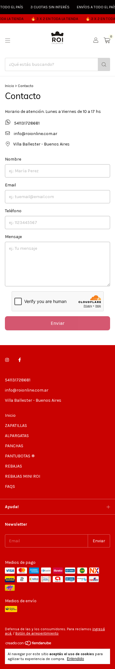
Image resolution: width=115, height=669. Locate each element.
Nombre (13, 159)
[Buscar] (104, 64)
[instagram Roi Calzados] (7, 360)
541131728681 (26, 123)
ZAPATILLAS (16, 425)
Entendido (75, 659)
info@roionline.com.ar (35, 133)
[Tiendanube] (28, 645)
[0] (107, 40)
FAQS (10, 486)
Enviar (57, 323)
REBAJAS (13, 466)
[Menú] (7, 40)
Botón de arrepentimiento (37, 633)
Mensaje (13, 236)
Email (10, 185)
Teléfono (13, 210)
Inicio (9, 86)
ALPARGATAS (17, 435)
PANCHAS (14, 445)
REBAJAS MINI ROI (22, 476)
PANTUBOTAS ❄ (20, 456)
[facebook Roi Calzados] (19, 360)
